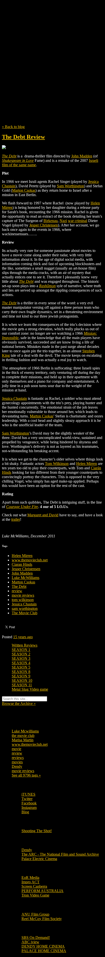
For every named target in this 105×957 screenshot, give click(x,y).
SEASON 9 (21, 676)
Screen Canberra (34, 886)
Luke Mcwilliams (25, 731)
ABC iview (30, 942)
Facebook (29, 803)
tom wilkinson (23, 600)
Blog (25, 812)
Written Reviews (24, 645)
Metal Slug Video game (30, 689)
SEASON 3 (21, 658)
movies (17, 762)
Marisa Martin (22, 740)
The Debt (19, 586)
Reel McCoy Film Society (41, 919)
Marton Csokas (23, 582)
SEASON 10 (22, 680)
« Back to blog (13, 127)
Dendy (17, 766)
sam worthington (25, 608)
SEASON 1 (21, 650)
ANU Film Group (35, 914)
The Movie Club (52, 51)
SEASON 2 (21, 654)
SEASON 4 (21, 663)
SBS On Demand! (35, 937)
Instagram (29, 807)
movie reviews (23, 595)
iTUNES (28, 794)
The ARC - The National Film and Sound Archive (60, 854)
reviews (18, 758)
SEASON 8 (21, 672)
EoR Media (30, 877)
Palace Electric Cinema (39, 859)
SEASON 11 (22, 685)
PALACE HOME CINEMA (43, 951)
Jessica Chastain (24, 604)
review (17, 591)
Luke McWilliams (25, 578)
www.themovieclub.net (30, 560)
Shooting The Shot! (36, 831)
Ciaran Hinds (22, 564)
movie (16, 749)
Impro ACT (30, 882)
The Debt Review (23, 137)
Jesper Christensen (26, 569)
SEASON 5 (21, 667)
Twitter (26, 799)
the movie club (23, 735)
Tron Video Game (35, 895)
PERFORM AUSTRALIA (42, 891)
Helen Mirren (22, 556)
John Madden (22, 573)
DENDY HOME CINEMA (43, 946)
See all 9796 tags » (26, 775)
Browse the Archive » (19, 703)
